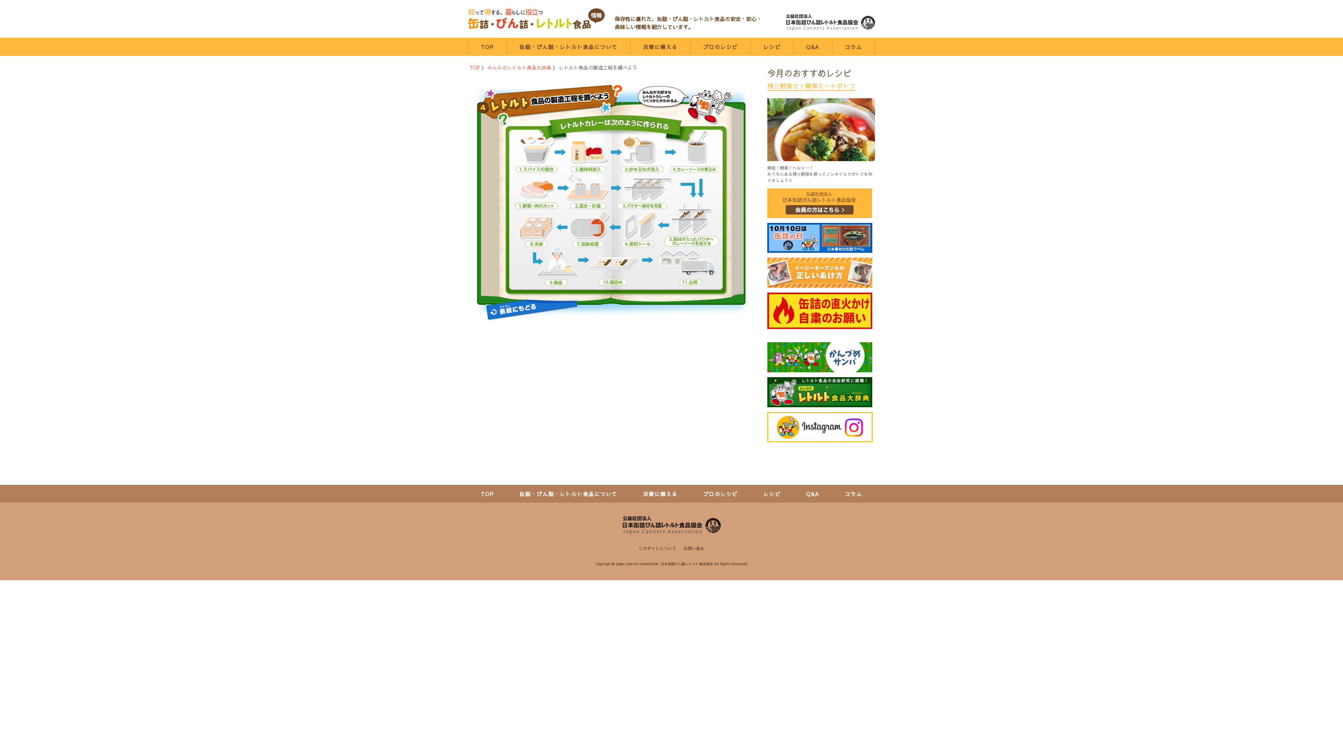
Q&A (812, 46)
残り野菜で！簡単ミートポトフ (811, 85)
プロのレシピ (720, 46)
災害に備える (660, 46)
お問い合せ (693, 548)
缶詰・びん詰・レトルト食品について (568, 46)
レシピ (772, 46)
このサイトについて (657, 548)
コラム (853, 46)
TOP (487, 46)
